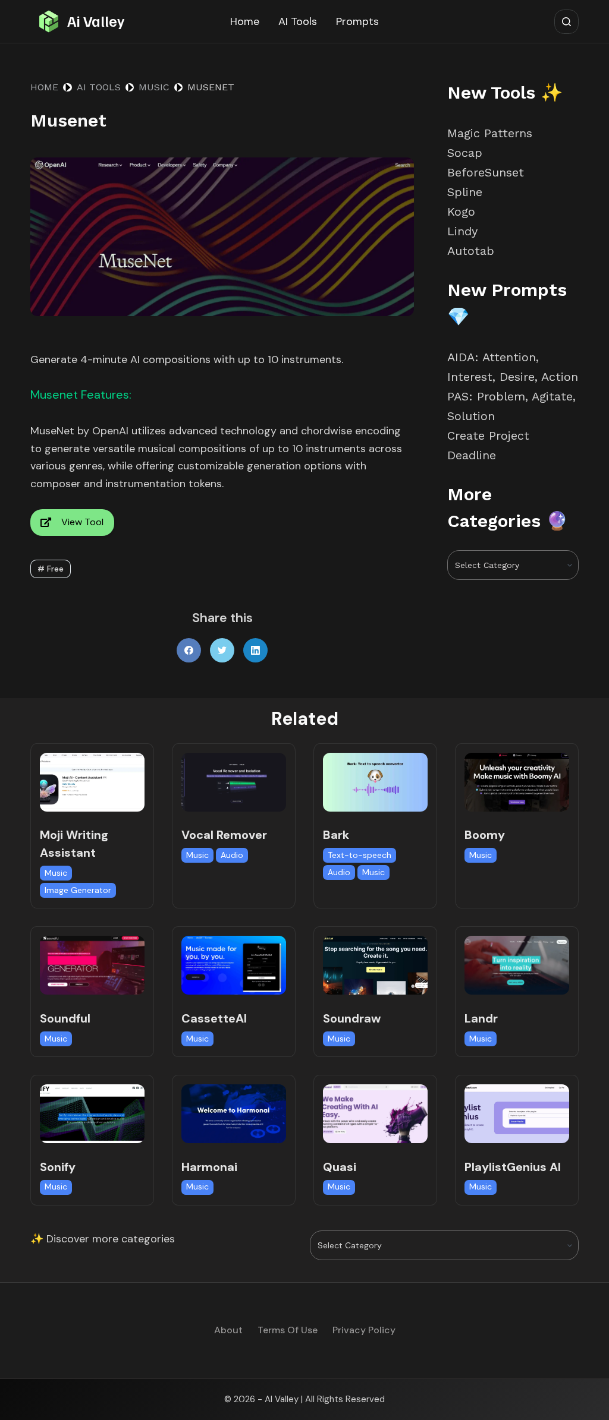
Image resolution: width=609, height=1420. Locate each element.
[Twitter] (222, 650)
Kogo (461, 211)
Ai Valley (95, 20)
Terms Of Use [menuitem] (288, 1330)
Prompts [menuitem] (357, 21)
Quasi (339, 1167)
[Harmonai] (233, 1113)
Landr (481, 1018)
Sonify (58, 1167)
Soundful (65, 1018)
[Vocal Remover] (233, 782)
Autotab (470, 251)
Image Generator (78, 890)
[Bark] (375, 782)
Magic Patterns (489, 133)
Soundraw (352, 1018)
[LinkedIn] (255, 650)
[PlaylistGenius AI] (516, 1113)
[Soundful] (92, 965)
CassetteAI (214, 1018)
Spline (464, 192)
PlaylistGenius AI (512, 1167)
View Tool (82, 522)
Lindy (464, 231)
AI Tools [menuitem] (297, 21)
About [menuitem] (228, 1330)
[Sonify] (92, 1113)
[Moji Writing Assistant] (92, 782)
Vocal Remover (224, 834)
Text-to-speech (359, 855)
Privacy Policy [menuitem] (363, 1330)
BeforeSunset (485, 172)
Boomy (484, 834)
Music (56, 872)
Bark (336, 834)
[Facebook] (189, 650)
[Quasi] (375, 1113)
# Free (50, 568)
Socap (464, 153)
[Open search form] (566, 22)
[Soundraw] (375, 965)
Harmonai (209, 1167)
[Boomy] (516, 782)
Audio (232, 855)
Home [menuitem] (244, 21)
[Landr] (516, 965)
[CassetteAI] (233, 965)
